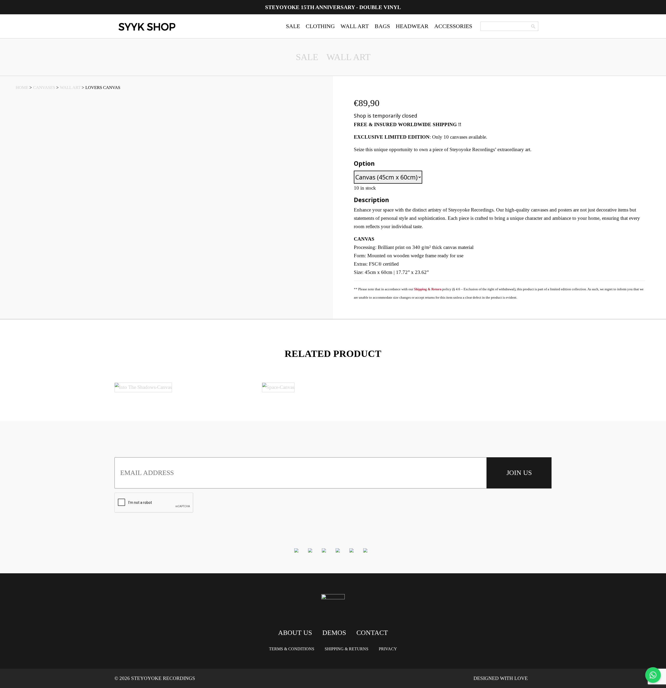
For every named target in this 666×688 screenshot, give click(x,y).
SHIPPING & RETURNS (346, 649)
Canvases (44, 87)
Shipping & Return (427, 289)
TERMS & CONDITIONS (291, 649)
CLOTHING (320, 26)
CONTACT (372, 632)
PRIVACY (388, 649)
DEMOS (334, 632)
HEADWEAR (412, 26)
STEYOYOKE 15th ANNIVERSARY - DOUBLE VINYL (333, 7)
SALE (293, 26)
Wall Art (348, 57)
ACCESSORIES (453, 26)
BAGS (382, 26)
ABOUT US (295, 632)
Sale (307, 57)
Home (22, 87)
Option (364, 163)
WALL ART (355, 26)
